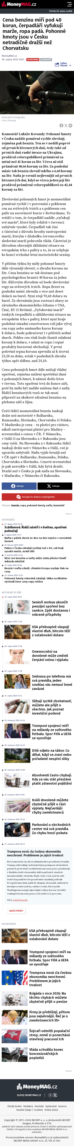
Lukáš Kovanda (20, 900)
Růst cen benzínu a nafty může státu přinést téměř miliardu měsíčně (35, 560)
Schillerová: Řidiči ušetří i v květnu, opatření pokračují (35, 529)
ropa (23, 505)
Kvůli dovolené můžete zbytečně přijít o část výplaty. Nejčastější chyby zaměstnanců (50, 806)
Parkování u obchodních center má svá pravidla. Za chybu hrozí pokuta (51, 829)
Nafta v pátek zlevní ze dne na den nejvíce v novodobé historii (38, 539)
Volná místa (51, 1109)
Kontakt (39, 1106)
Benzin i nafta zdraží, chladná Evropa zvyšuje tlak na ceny (36, 570)
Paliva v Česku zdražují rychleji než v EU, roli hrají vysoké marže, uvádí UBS (34, 550)
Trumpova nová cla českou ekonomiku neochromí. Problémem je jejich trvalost (50, 979)
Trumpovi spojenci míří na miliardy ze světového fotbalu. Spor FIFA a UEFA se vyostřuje (51, 732)
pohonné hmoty (36, 505)
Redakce (28, 1106)
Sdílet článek (63, 64)
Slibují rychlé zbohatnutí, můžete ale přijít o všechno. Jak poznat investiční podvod (52, 707)
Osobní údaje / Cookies (29, 1109)
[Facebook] (61, 125)
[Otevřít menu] (69, 4)
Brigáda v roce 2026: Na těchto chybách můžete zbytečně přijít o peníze (48, 997)
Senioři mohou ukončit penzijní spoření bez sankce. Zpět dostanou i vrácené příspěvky (51, 608)
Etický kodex (15, 1106)
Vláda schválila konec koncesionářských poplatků (46, 1054)
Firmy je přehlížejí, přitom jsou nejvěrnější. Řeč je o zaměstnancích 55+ (49, 1016)
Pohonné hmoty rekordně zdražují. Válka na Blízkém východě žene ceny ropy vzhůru (35, 580)
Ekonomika (9, 923)
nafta (49, 505)
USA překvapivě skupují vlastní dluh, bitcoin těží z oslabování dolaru (51, 631)
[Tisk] (70, 125)
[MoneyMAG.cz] (19, 4)
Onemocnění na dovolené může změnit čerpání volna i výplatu (50, 655)
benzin (15, 505)
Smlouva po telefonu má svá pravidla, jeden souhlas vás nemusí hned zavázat (52, 682)
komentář (59, 505)
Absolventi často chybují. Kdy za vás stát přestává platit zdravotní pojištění (52, 779)
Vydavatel (51, 1106)
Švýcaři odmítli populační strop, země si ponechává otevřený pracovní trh (49, 1035)
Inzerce (62, 1106)
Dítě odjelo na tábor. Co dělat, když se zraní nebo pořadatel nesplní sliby (51, 754)
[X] (66, 125)
